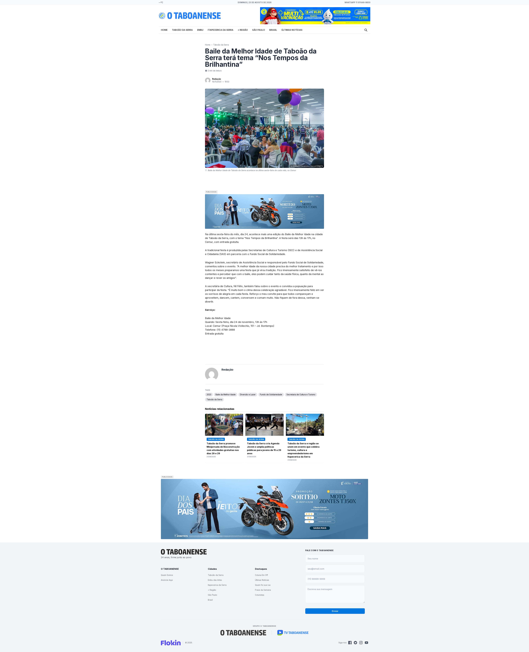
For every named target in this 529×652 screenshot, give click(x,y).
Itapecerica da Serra (220, 30)
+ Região (243, 30)
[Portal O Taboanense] (243, 632)
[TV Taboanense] (293, 632)
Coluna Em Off (261, 575)
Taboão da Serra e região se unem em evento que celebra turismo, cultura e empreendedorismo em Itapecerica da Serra (303, 450)
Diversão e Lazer (248, 394)
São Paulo (258, 30)
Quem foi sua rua (262, 585)
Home (164, 30)
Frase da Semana (263, 590)
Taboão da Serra (182, 30)
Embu (200, 30)
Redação (216, 79)
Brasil (273, 30)
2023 (209, 394)
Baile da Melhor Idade (226, 394)
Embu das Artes (215, 580)
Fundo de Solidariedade (271, 394)
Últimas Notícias (291, 30)
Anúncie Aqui (167, 580)
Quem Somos (167, 575)
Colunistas (259, 595)
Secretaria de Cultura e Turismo (301, 394)
